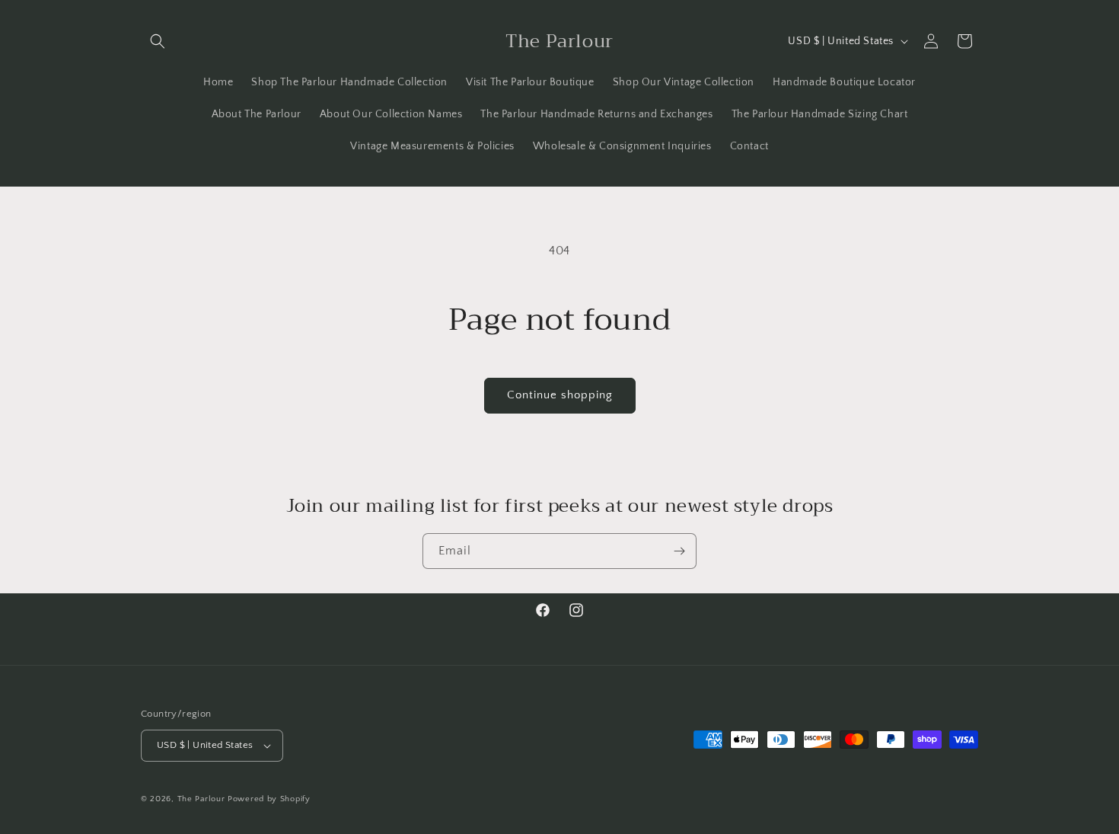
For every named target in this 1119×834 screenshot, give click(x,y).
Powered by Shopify (269, 799)
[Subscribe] (679, 551)
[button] (157, 41)
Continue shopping (560, 394)
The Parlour (201, 799)
